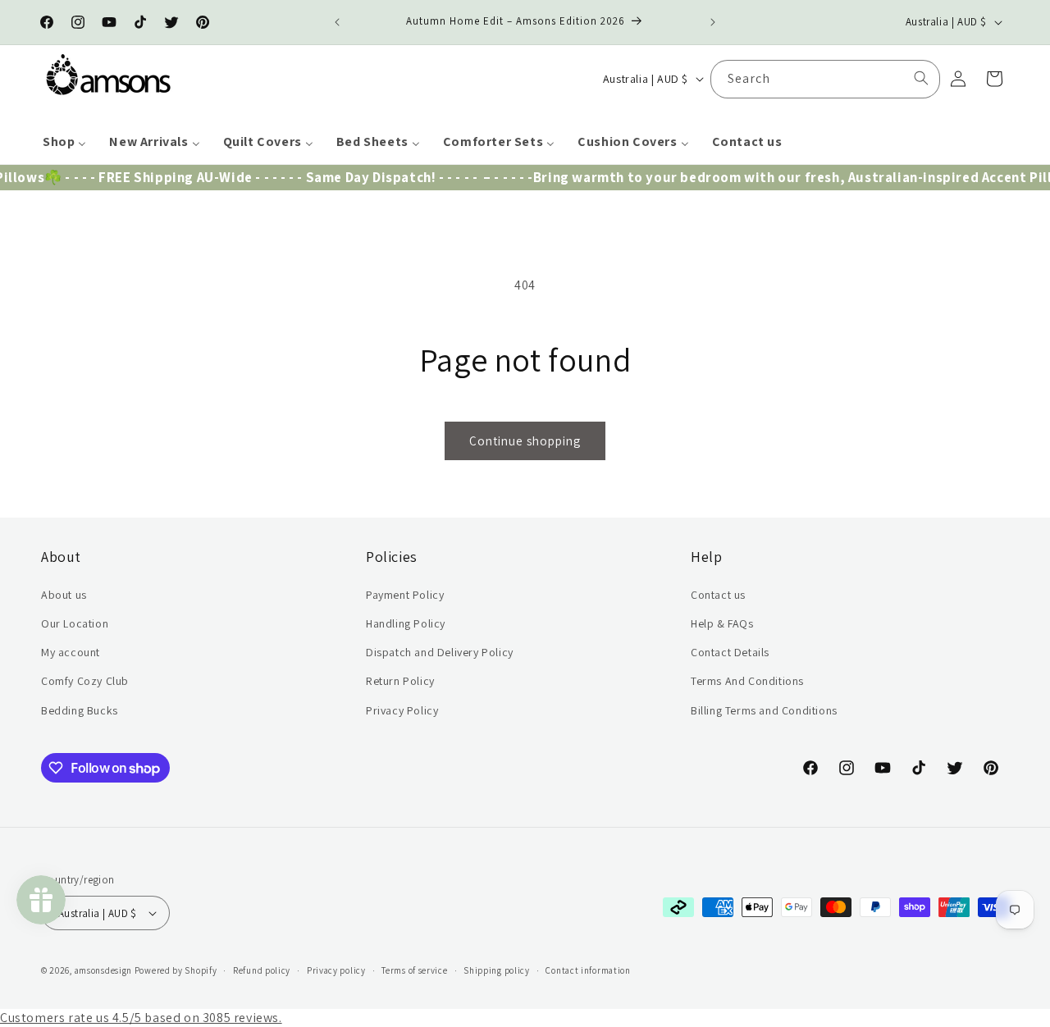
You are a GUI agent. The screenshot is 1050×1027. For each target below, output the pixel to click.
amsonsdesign (103, 970)
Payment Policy (405, 594)
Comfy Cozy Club (85, 680)
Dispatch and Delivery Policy (440, 652)
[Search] (921, 78)
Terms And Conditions (747, 680)
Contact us (718, 594)
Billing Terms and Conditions (764, 710)
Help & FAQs (722, 623)
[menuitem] (64, 142)
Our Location (74, 623)
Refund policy (261, 970)
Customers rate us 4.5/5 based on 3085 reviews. (141, 1017)
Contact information (588, 970)
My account (70, 652)
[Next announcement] (713, 22)
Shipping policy (496, 970)
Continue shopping (525, 441)
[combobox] (825, 78)
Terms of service (414, 970)
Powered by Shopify (176, 970)
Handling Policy (405, 623)
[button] (994, 79)
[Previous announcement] (337, 22)
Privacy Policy (402, 710)
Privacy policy (336, 970)
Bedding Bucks (79, 710)
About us (64, 594)
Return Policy (400, 680)
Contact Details (730, 652)
